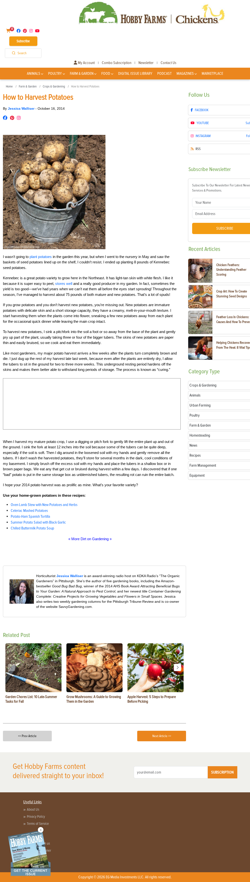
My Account (86, 62)
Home (9, 86)
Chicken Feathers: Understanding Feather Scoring (231, 270)
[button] (177, 667)
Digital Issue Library (135, 73)
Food (105, 73)
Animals (33, 73)
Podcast (164, 73)
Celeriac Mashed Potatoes (29, 510)
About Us (33, 809)
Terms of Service (38, 823)
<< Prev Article (27, 736)
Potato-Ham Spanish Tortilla (30, 516)
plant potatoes (41, 257)
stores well (63, 283)
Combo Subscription (116, 62)
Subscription (222, 772)
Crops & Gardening (54, 86)
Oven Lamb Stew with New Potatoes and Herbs (44, 504)
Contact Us (168, 62)
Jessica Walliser (21, 108)
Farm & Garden (82, 73)
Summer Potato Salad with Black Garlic (38, 522)
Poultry (55, 73)
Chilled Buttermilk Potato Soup (32, 528)
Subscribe (23, 41)
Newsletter (146, 62)
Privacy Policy (36, 816)
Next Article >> (161, 736)
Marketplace (212, 73)
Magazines (185, 73)
